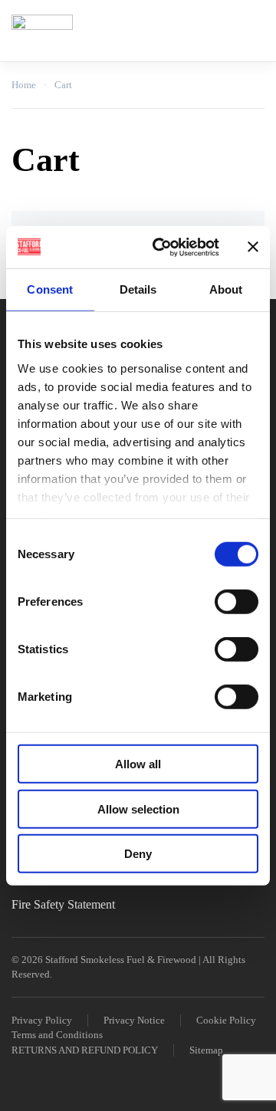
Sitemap (206, 1050)
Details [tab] (138, 289)
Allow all (138, 764)
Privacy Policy (42, 1020)
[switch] (236, 602)
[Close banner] (253, 247)
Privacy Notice (134, 1020)
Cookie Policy (226, 1020)
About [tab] (226, 289)
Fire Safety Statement (63, 904)
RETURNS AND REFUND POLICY (85, 1050)
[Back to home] (42, 30)
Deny (138, 853)
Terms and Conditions (57, 1034)
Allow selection (138, 808)
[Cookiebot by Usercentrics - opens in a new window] (161, 247)
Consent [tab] (50, 289)
